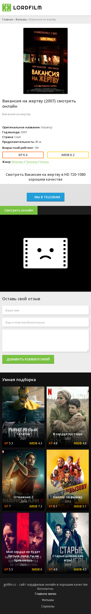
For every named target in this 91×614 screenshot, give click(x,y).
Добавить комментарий (28, 359)
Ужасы (44, 162)
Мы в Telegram (47, 197)
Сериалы (47, 606)
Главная (7, 19)
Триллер (32, 162)
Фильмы (21, 19)
